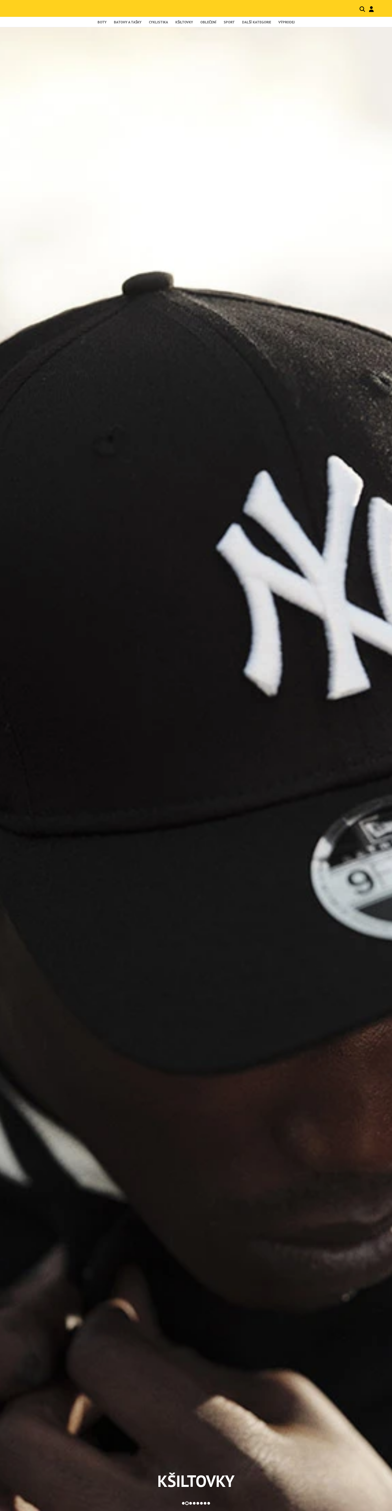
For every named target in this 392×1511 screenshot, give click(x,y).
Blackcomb (37, 8)
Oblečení (208, 22)
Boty (102, 22)
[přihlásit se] (371, 9)
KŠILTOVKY (196, 1481)
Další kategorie (256, 22)
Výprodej (286, 22)
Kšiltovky (184, 22)
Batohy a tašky (128, 22)
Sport (229, 22)
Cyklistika (158, 22)
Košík (380, 9)
